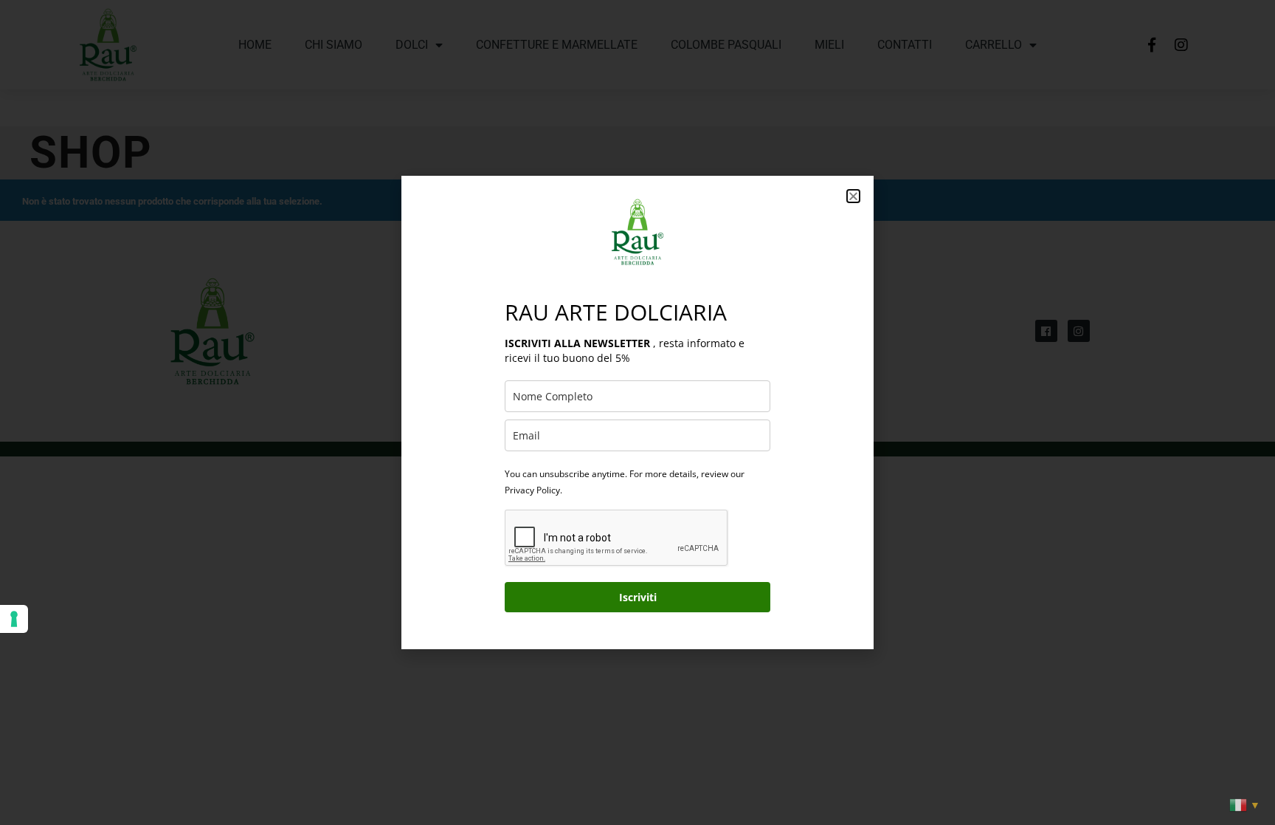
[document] (637, 412)
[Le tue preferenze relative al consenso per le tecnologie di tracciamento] (14, 619)
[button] (853, 196)
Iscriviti (638, 597)
